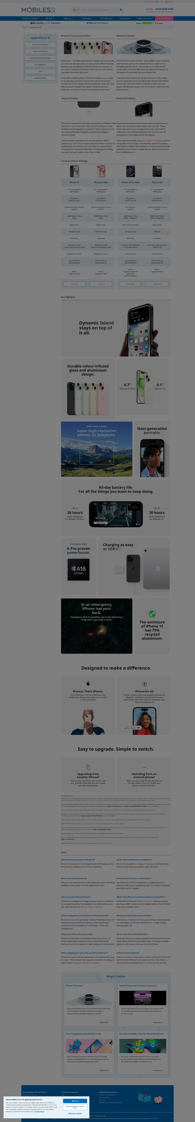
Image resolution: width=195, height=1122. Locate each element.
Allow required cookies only (75, 1107)
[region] (46, 1107)
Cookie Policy (39, 1111)
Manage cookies (75, 1113)
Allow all (75, 1101)
